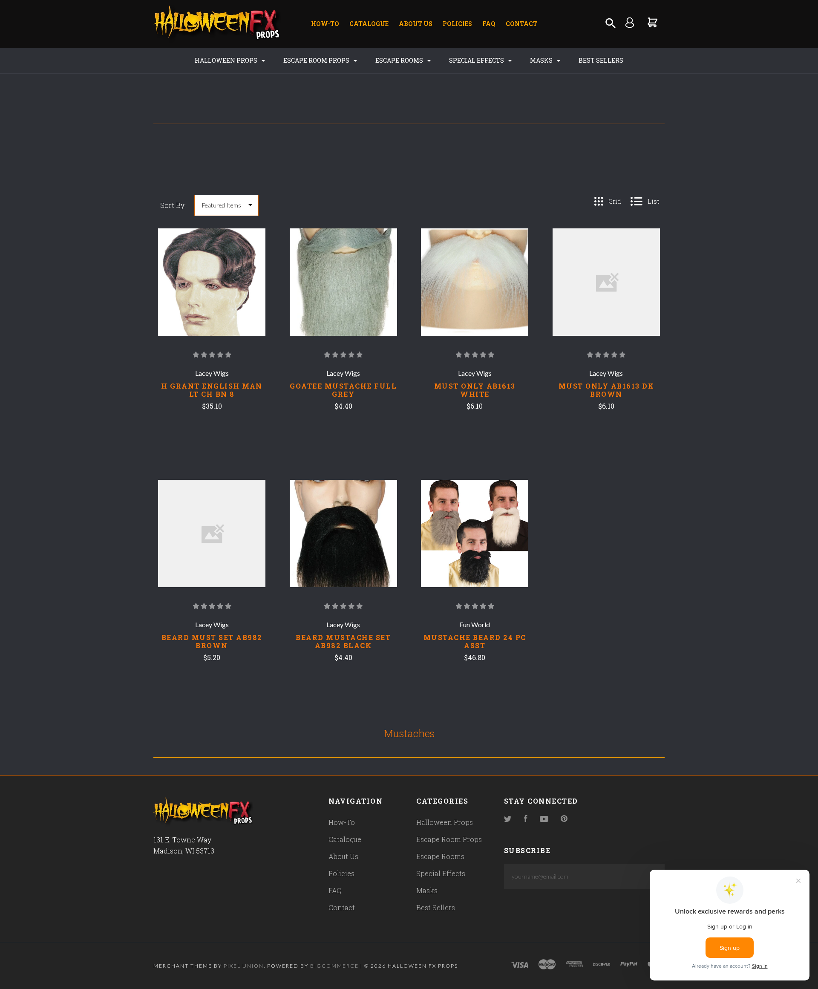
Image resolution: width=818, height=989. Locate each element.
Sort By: (173, 205)
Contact (521, 24)
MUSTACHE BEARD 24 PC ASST (474, 641)
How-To (325, 24)
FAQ (488, 24)
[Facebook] (525, 819)
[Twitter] (508, 819)
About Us (415, 24)
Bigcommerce (334, 966)
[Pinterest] (564, 819)
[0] (653, 22)
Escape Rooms (399, 60)
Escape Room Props (317, 60)
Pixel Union (244, 966)
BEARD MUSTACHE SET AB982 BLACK (343, 641)
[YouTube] (544, 819)
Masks (542, 60)
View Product (211, 298)
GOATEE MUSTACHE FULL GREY (343, 389)
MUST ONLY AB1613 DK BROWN (606, 389)
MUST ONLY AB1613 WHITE (475, 389)
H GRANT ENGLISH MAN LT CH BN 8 (211, 389)
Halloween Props (227, 60)
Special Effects (477, 60)
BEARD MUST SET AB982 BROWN (211, 641)
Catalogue (369, 24)
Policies (457, 24)
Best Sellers (601, 60)
